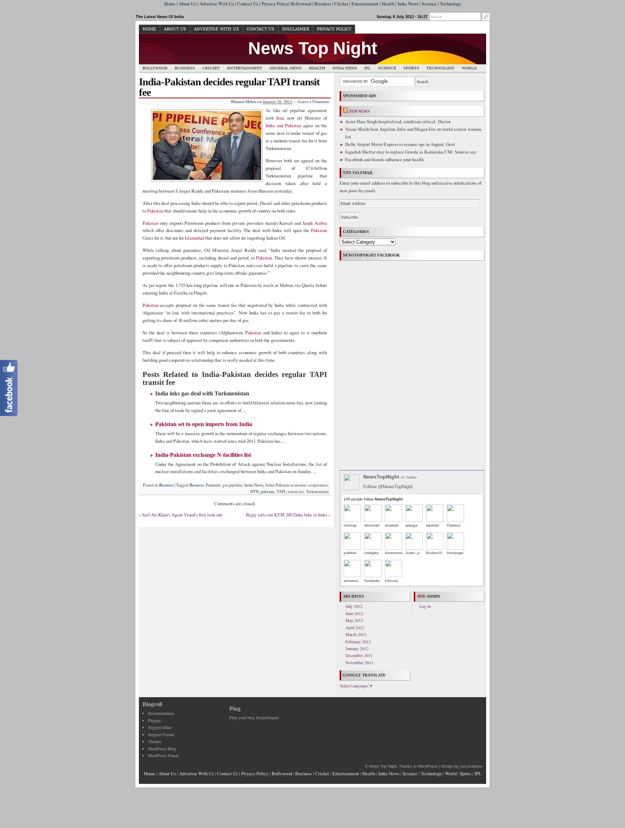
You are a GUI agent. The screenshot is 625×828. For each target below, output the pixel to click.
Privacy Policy (334, 29)
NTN (254, 491)
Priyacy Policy (275, 3)
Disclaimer (295, 29)
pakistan (268, 491)
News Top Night (312, 48)
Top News (359, 111)
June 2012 (354, 613)
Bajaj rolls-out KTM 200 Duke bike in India (286, 514)
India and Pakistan (283, 125)
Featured (213, 485)
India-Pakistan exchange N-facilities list (203, 455)
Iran (280, 118)
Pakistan (155, 210)
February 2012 (358, 641)
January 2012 (357, 648)
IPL (367, 68)
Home (169, 3)
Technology (450, 3)
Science (429, 3)
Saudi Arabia (314, 223)
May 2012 (354, 620)
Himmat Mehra (243, 101)
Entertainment (365, 3)
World (469, 68)
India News (407, 3)
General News (285, 68)
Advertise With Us (216, 3)
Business (322, 3)
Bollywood (301, 3)
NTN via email (358, 173)
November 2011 (359, 662)
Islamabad (194, 238)
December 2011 (359, 655)
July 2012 (353, 606)
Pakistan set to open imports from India (203, 424)
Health (388, 3)
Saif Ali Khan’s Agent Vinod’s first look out (182, 514)
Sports (411, 68)
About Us (187, 3)
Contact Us (247, 3)
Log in (425, 606)
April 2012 (354, 627)
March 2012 (355, 634)
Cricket (341, 3)
